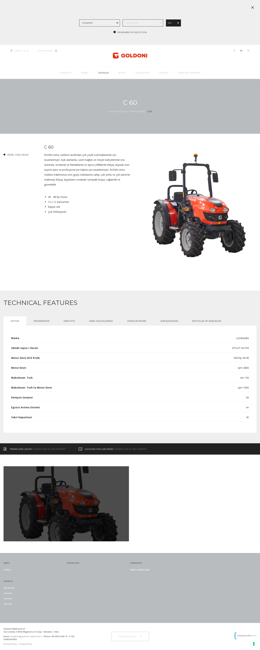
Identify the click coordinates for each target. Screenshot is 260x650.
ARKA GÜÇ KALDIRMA (101, 321)
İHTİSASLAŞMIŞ (137, 111)
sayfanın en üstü (128, 636)
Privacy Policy (10, 644)
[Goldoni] (130, 55)
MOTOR (15, 321)
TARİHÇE (7, 570)
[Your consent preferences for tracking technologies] (253, 643)
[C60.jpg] (197, 211)
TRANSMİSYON (41, 321)
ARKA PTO (69, 321)
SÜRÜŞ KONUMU (169, 321)
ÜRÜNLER (121, 111)
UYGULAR (8, 593)
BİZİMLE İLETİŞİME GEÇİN (140, 570)
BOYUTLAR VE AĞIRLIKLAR (206, 321)
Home (111, 111)
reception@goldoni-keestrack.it (26, 636)
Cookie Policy (25, 644)
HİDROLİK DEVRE (136, 321)
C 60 (149, 111)
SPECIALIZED (9, 588)
